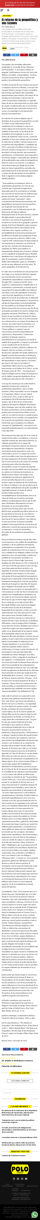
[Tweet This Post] (15, 55)
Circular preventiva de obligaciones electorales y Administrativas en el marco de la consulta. (19, 1130)
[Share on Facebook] (7, 55)
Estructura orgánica (19, 1185)
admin (12, 49)
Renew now (9, 5)
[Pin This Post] (24, 55)
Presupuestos (32, 1186)
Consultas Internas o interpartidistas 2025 (19, 1137)
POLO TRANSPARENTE (7, 1185)
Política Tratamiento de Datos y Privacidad (21, 1194)
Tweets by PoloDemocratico (14, 1156)
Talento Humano (15, 1189)
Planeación (25, 1190)
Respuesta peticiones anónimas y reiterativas (21, 1198)
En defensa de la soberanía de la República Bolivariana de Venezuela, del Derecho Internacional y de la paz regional (19, 1113)
